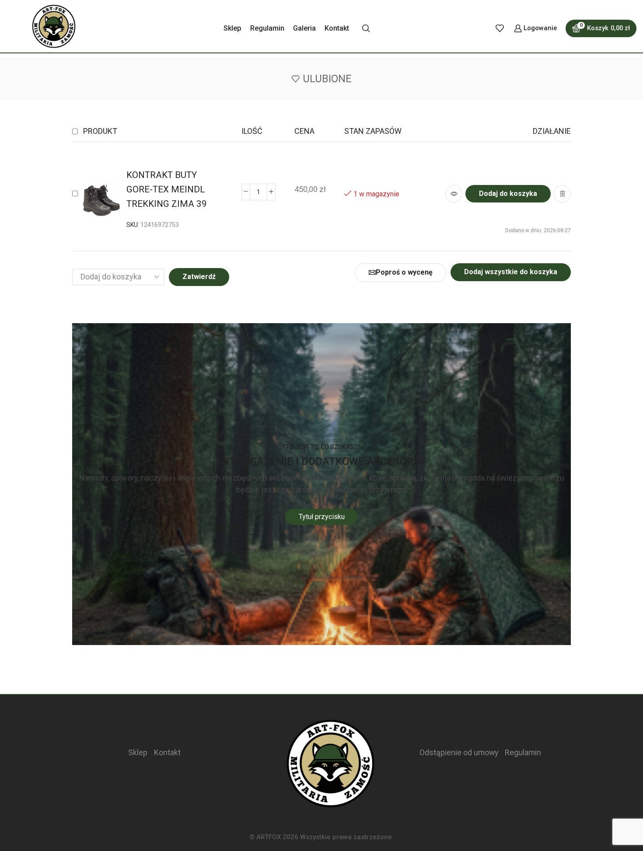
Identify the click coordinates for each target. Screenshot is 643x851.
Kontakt (337, 28)
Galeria (304, 28)
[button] (508, 193)
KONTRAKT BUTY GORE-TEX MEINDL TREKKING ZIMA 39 (166, 189)
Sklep (232, 28)
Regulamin (267, 28)
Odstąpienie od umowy (458, 752)
